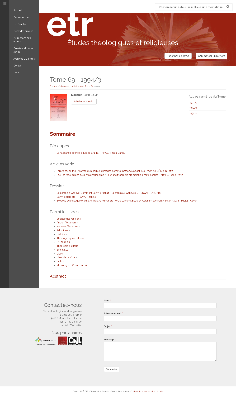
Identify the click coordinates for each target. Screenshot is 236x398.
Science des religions (69, 218)
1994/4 (193, 113)
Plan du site (157, 391)
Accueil (17, 10)
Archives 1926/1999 (24, 58)
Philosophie (63, 242)
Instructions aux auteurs (22, 40)
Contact (17, 65)
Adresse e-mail (113, 313)
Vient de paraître (66, 257)
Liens (16, 72)
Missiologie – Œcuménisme (72, 265)
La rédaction (20, 24)
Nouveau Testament (68, 226)
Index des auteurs (23, 31)
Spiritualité (62, 249)
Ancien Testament (66, 222)
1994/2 (193, 108)
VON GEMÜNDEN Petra (160, 171)
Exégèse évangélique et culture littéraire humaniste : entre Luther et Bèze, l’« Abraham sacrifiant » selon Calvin (118, 200)
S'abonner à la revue (178, 56)
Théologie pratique (67, 245)
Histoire (61, 234)
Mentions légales (142, 391)
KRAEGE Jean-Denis (172, 175)
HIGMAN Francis (87, 196)
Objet (108, 326)
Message (110, 339)
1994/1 (193, 102)
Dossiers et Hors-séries (23, 50)
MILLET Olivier (189, 200)
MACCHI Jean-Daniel (113, 152)
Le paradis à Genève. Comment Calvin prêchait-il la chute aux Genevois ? (97, 192)
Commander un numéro (211, 56)
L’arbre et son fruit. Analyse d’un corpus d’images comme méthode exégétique (101, 171)
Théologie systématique (70, 238)
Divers (60, 253)
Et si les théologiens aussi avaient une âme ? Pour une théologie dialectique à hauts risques (107, 175)
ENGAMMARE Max (151, 192)
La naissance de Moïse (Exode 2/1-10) (78, 152)
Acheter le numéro (83, 101)
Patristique (62, 230)
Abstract (58, 276)
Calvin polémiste (66, 196)
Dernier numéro (22, 17)
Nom (107, 300)
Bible (59, 261)
